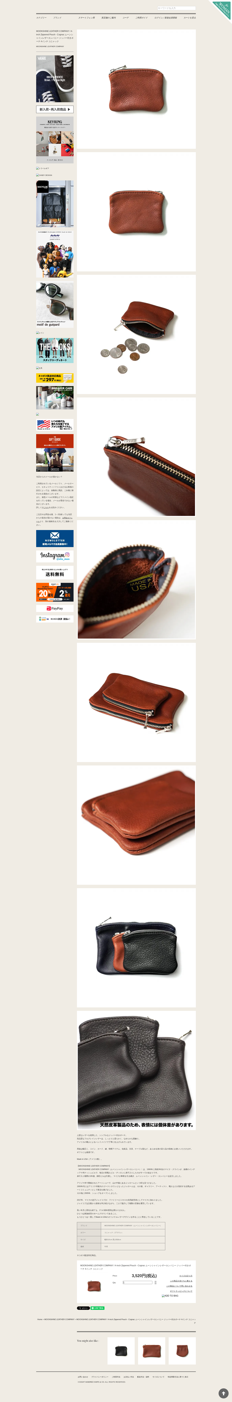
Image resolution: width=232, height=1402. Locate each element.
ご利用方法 (116, 1377)
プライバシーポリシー (99, 1377)
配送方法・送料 (143, 1377)
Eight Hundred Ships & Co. (58, 8)
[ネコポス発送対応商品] (55, 375)
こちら (46, 507)
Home (39, 1319)
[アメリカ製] (55, 421)
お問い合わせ (83, 1377)
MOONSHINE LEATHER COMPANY (50, 46)
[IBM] (37, 414)
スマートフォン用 (86, 17)
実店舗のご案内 (108, 17)
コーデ (125, 17)
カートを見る (190, 17)
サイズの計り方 (185, 1276)
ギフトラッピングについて (181, 1291)
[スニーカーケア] (55, 388)
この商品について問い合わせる (179, 1286)
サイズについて (158, 1377)
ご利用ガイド (141, 17)
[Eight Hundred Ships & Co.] (220, 2)
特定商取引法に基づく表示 (178, 1377)
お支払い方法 (129, 1377)
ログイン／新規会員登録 (165, 17)
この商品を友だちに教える (181, 1281)
